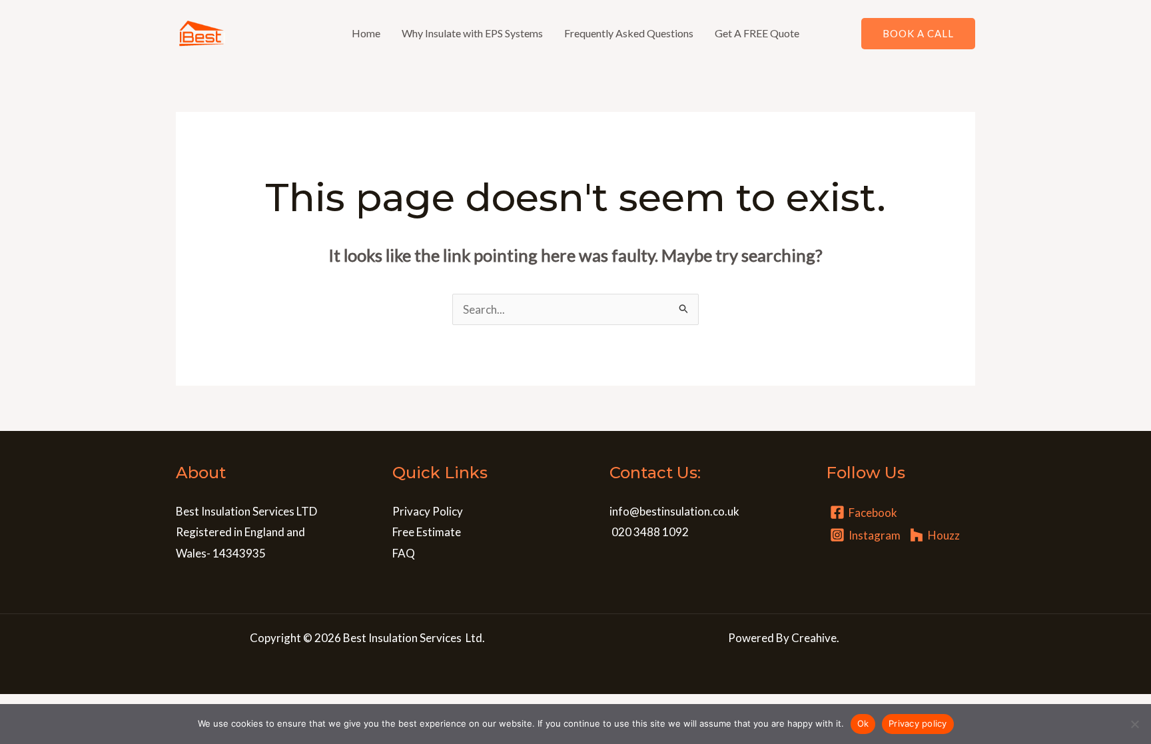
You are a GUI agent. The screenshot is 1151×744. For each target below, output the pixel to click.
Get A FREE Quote (757, 33)
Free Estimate (426, 532)
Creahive (814, 638)
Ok (863, 723)
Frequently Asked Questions (628, 33)
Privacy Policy (427, 511)
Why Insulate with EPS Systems (472, 33)
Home (366, 33)
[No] (1134, 724)
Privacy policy (918, 723)
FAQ (403, 553)
